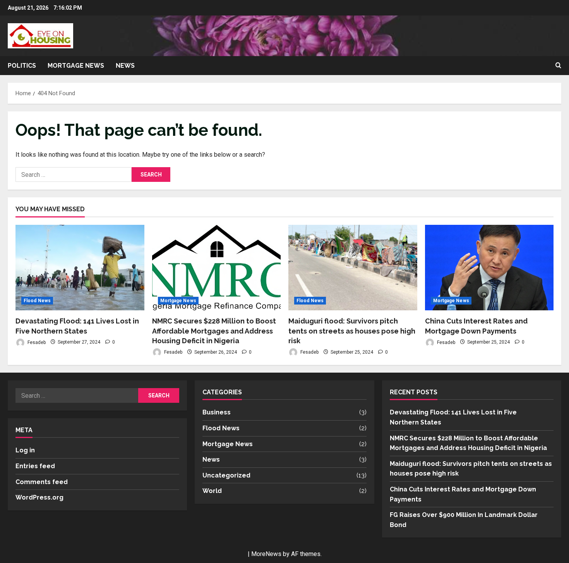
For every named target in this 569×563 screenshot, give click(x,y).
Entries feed (35, 466)
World (212, 491)
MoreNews (266, 554)
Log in (25, 450)
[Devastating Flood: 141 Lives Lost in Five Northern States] (79, 268)
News (125, 65)
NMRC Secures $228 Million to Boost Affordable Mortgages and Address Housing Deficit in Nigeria (214, 330)
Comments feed (41, 482)
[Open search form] (558, 65)
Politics (22, 65)
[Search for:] (73, 174)
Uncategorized (226, 475)
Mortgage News (76, 65)
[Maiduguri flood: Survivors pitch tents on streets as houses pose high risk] (352, 268)
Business (216, 412)
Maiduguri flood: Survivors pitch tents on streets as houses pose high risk (351, 330)
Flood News (37, 300)
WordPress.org (39, 497)
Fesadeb (36, 342)
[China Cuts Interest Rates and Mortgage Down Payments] (489, 268)
